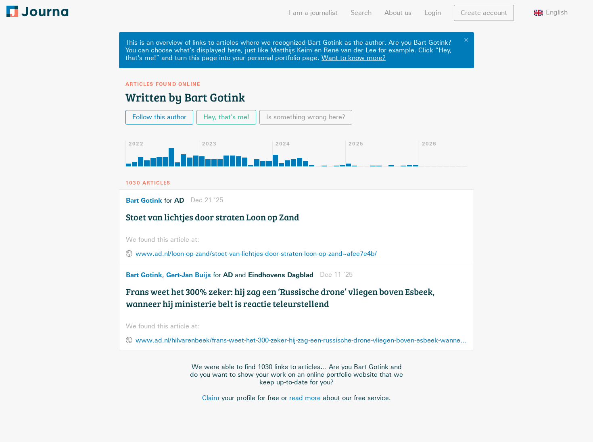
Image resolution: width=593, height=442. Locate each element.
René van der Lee (350, 50)
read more (305, 398)
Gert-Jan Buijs (188, 275)
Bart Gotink (144, 200)
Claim (210, 398)
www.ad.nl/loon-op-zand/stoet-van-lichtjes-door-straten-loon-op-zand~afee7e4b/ (256, 253)
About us (397, 13)
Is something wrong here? (305, 117)
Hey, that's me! (226, 117)
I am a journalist (313, 13)
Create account (484, 13)
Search (361, 13)
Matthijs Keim (291, 50)
